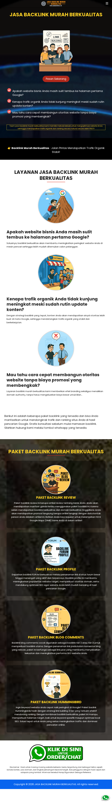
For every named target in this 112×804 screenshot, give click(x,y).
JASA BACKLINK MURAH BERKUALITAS (55, 784)
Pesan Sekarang (56, 79)
